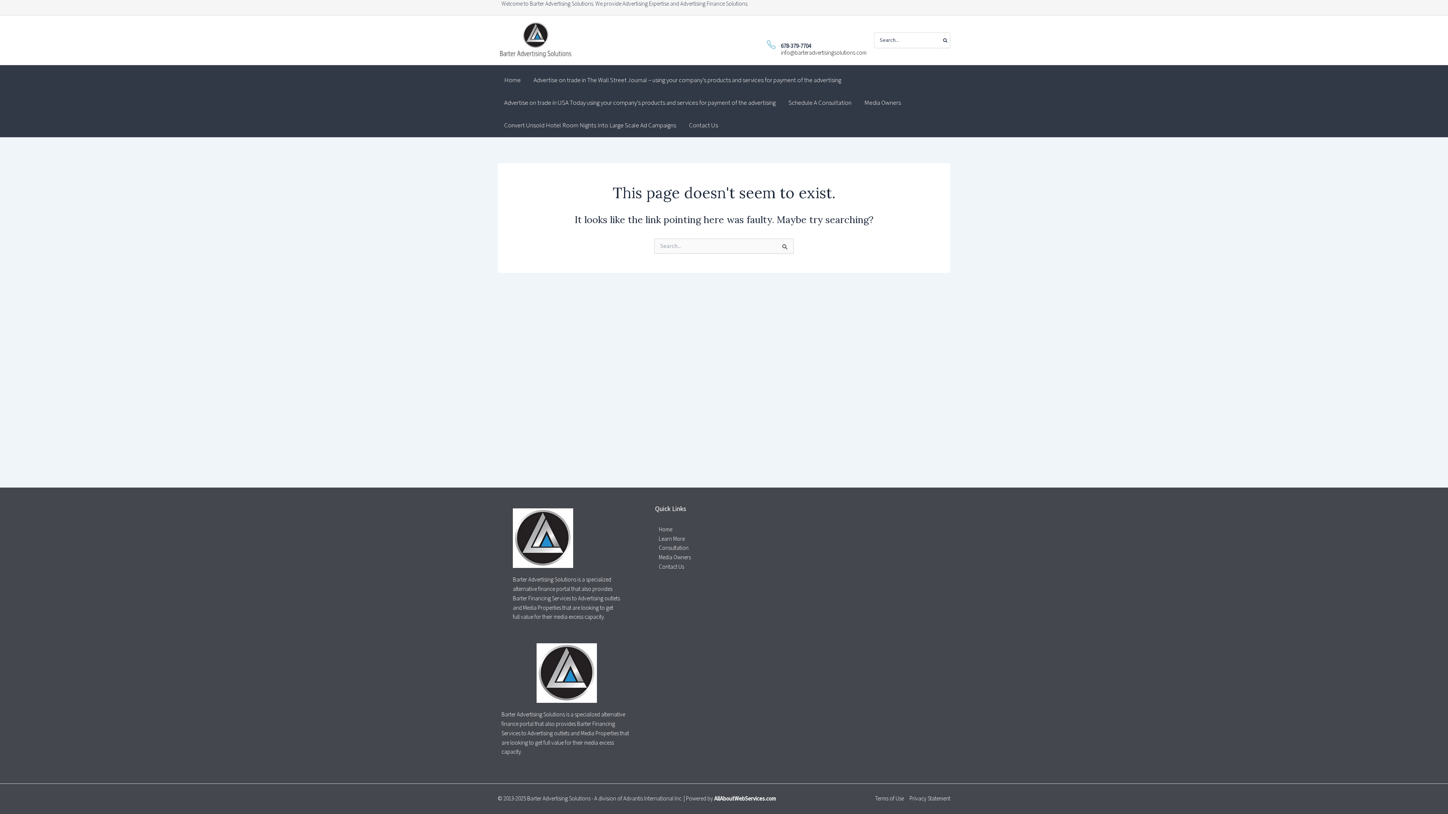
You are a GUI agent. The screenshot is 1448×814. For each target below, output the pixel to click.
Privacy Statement (930, 799)
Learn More (672, 539)
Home (665, 530)
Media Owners (675, 558)
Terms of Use (889, 799)
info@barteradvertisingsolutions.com (824, 53)
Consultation (674, 548)
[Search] (945, 40)
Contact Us (671, 567)
